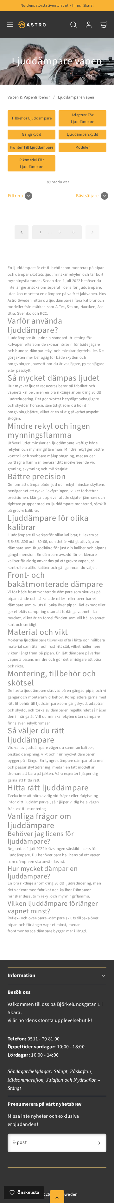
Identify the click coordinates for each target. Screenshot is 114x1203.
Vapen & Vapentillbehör (29, 97)
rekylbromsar (38, 723)
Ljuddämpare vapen (76, 97)
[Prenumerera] (99, 1143)
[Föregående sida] (21, 232)
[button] (10, 24)
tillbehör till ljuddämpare (37, 703)
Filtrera (15, 195)
